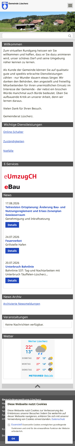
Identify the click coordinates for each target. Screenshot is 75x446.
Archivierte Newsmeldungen (21, 303)
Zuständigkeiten (13, 141)
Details (12, 225)
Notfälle (8, 151)
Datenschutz (58, 419)
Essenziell (16, 424)
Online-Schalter (13, 132)
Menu (70, 5)
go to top (37, 386)
